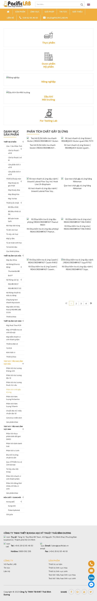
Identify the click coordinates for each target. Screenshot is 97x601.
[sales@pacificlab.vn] (91, 570)
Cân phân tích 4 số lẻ (14, 173)
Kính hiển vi (10, 352)
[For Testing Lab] (48, 113)
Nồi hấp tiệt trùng (13, 225)
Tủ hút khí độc (11, 247)
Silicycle (9, 514)
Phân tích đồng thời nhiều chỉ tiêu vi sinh (14, 486)
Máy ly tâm (10, 238)
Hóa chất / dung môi (12, 497)
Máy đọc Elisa (11, 260)
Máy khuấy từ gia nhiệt (13, 184)
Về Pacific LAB (10, 564)
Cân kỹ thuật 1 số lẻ (13, 152)
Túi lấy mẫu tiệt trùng (12, 470)
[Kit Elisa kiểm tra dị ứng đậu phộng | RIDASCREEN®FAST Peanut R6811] (43, 221)
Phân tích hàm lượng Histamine (13, 398)
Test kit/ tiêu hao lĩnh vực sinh (13, 427)
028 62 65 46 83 (30, 17)
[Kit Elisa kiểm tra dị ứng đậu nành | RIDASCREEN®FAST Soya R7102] (77, 260)
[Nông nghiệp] (48, 77)
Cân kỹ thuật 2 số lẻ (15, 159)
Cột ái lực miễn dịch (14, 417)
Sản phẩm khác (12, 422)
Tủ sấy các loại (12, 234)
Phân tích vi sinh (12, 450)
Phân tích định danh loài (14, 445)
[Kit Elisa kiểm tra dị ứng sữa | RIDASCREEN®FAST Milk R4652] (77, 220)
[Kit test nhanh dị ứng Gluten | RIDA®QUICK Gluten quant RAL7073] (77, 139)
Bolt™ (10, 275)
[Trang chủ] (8, 12)
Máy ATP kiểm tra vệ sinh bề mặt (14, 331)
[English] (88, 4)
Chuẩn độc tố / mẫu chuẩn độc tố (14, 412)
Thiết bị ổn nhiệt (12, 203)
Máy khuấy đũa (14, 190)
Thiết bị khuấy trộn (13, 178)
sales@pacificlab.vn (57, 17)
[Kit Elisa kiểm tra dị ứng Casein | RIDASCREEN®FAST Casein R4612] (43, 260)
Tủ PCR (9, 348)
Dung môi (12, 506)
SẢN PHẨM (20, 11)
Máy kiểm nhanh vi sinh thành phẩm (13, 338)
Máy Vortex (12, 198)
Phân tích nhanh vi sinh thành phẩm (13, 477)
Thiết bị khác (11, 316)
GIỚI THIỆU (77, 11)
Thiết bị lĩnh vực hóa (12, 255)
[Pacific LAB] (17, 4)
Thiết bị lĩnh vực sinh (12, 321)
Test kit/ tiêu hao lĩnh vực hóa (13, 362)
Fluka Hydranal (14, 510)
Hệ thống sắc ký (12, 280)
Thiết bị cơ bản (10, 142)
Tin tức (7, 567)
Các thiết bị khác (12, 251)
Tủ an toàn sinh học (14, 242)
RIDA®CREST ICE (14, 288)
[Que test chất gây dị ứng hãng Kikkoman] (77, 179)
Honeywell (10, 501)
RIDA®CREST (13, 284)
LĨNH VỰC (34, 11)
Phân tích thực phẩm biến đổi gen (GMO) (13, 436)
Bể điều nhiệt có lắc (14, 213)
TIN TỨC (63, 11)
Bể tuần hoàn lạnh (13, 220)
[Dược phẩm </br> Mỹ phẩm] (48, 56)
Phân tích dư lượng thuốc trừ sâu (14, 383)
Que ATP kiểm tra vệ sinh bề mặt (14, 463)
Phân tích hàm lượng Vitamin (12, 405)
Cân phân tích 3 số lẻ (14, 166)
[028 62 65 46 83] (91, 564)
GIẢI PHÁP (49, 11)
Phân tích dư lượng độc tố (14, 376)
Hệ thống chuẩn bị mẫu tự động (13, 294)
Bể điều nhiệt (13, 207)
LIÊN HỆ (10, 17)
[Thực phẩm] (48, 35)
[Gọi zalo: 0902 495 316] (91, 577)
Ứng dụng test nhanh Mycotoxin (13, 301)
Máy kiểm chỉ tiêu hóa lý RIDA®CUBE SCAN (13, 309)
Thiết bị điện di (12, 344)
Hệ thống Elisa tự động (13, 265)
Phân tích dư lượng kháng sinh (14, 369)
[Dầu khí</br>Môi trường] (48, 92)
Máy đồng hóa (13, 194)
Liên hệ (7, 571)
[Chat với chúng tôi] (91, 584)
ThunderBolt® (14, 271)
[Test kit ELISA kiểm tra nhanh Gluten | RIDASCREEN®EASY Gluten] (43, 139)
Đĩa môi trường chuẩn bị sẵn (12, 456)
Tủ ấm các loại (12, 230)
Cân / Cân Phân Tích (14, 146)
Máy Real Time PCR (13, 325)
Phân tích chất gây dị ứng (13, 391)
